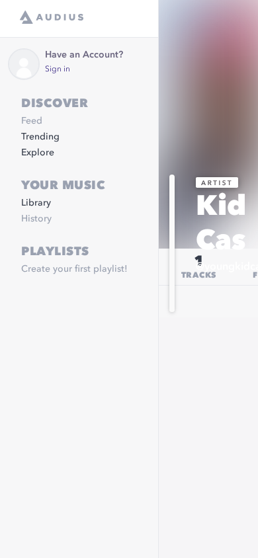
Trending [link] (40, 136)
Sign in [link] (57, 69)
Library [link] (36, 203)
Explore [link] (37, 152)
